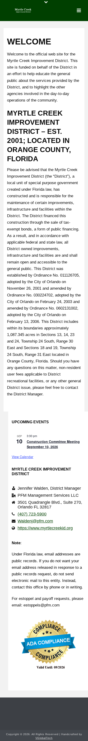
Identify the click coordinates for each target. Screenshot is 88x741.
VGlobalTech (44, 738)
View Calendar (22, 456)
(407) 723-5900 (32, 514)
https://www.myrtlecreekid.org (45, 528)
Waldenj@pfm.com (35, 521)
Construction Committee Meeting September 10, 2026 (53, 444)
